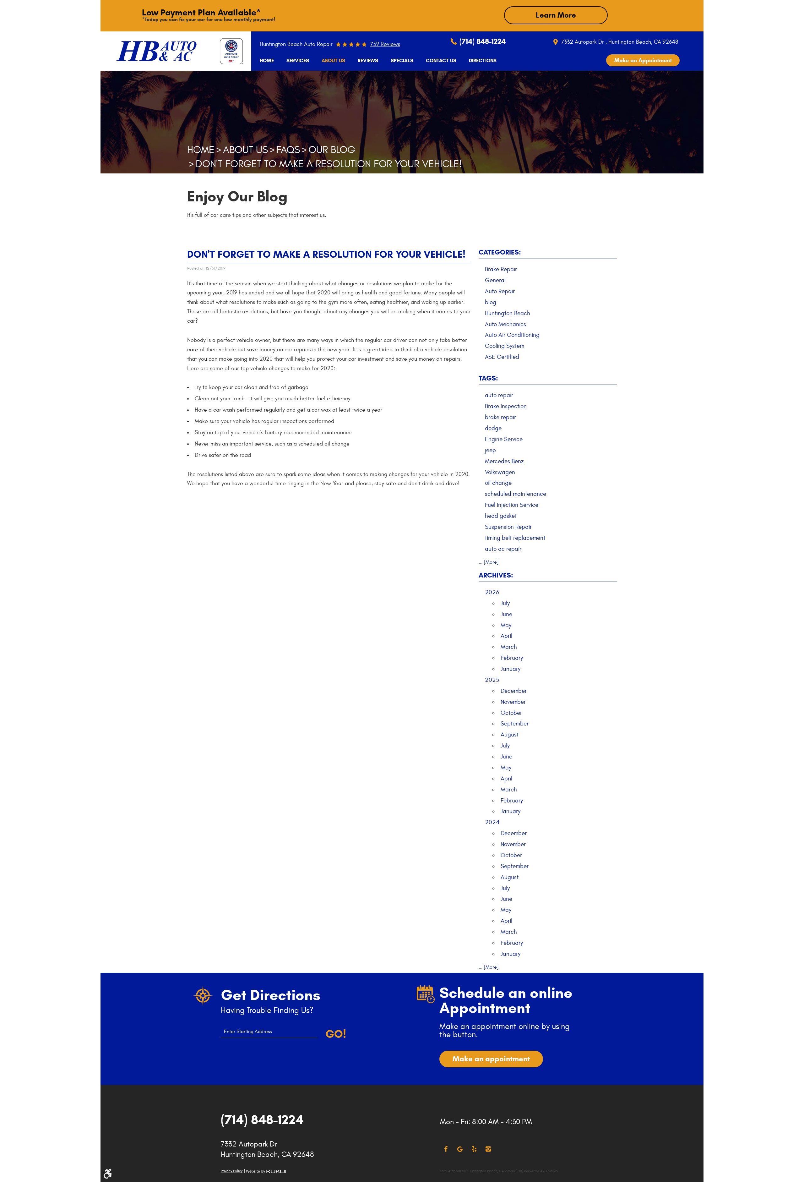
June (506, 614)
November (513, 701)
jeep (490, 450)
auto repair (499, 395)
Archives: (496, 575)
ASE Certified (502, 356)
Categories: (500, 252)
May (506, 625)
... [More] (489, 562)
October (511, 712)
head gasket (501, 515)
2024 (492, 822)
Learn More (556, 15)
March (509, 646)
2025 (492, 679)
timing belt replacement (515, 537)
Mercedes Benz (504, 461)
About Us (333, 60)
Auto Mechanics (505, 324)
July (505, 603)
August (510, 734)
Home (267, 60)
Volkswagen (500, 472)
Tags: (488, 378)
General (495, 280)
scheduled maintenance (515, 493)
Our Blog (331, 150)
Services (297, 60)
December (514, 690)
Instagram (488, 1149)
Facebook (446, 1149)
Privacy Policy (231, 1171)
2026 (492, 592)
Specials (402, 60)
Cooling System (504, 345)
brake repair (500, 417)
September (515, 723)
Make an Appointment (643, 60)
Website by (266, 1171)
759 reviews (385, 44)
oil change (498, 482)
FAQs (288, 150)
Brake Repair (501, 269)
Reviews (368, 60)
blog (490, 302)
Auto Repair (500, 291)
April (506, 635)
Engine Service (504, 439)
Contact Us (441, 60)
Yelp (474, 1149)
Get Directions (270, 995)
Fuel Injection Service (511, 504)
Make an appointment (491, 1059)
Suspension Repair (508, 526)
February (512, 657)
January (510, 668)
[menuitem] (267, 60)
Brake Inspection (506, 406)
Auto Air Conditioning (512, 334)
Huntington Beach (507, 313)
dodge (493, 428)
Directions (483, 60)
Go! (335, 1034)
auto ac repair (503, 548)
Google (460, 1149)
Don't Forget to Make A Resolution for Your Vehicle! (329, 164)
